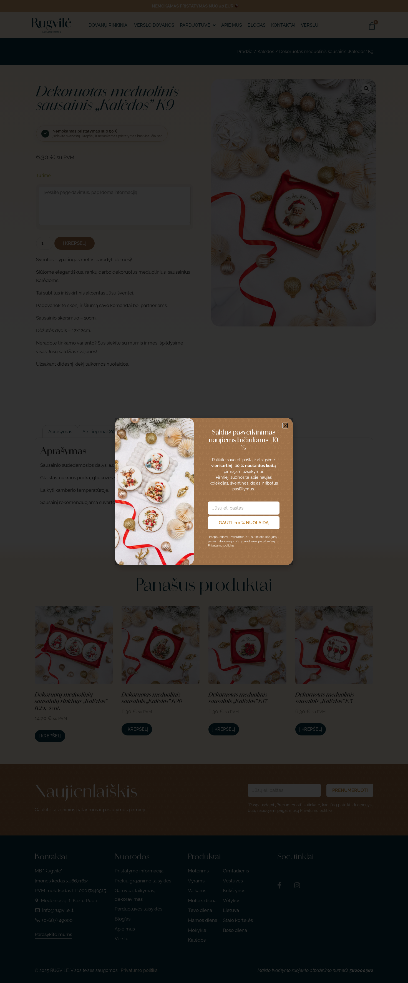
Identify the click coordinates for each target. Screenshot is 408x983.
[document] (204, 491)
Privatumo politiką (221, 545)
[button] (285, 425)
